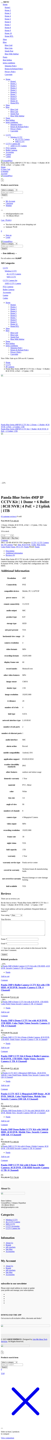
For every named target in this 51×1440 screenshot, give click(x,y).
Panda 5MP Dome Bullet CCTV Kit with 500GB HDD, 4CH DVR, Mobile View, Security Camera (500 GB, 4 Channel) (24, 1132)
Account (4, 174)
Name (4, 939)
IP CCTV (19, 547)
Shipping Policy (11, 66)
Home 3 (8, 13)
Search (4, 195)
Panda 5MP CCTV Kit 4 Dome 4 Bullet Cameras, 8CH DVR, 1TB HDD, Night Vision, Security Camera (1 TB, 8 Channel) (25, 1059)
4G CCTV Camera (22, 139)
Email (4, 944)
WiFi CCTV (20, 141)
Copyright (8, 74)
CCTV (8, 135)
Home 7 (8, 25)
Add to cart (5, 538)
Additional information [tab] (14, 553)
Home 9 (8, 30)
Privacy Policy (10, 72)
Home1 (7, 7)
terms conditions (9, 63)
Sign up (9, 235)
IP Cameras (10, 367)
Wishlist (9, 206)
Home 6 (8, 22)
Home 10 (8, 33)
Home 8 (8, 28)
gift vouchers (10, 1247)
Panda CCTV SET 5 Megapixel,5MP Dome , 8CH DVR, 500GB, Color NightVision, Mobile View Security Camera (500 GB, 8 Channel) (25, 1096)
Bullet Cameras (11, 150)
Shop (5, 39)
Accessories (10, 1251)
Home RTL (9, 36)
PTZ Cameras (11, 148)
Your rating (6, 915)
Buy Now (15, 538)
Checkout (9, 203)
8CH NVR (26, 545)
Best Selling (7, 60)
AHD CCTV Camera (18, 146)
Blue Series (41, 545)
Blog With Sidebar (12, 54)
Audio (33, 545)
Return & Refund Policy (14, 69)
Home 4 (8, 16)
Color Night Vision (8, 547)
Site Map (9, 1249)
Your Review (6, 919)
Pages (5, 57)
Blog (5, 42)
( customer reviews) (9, 516)
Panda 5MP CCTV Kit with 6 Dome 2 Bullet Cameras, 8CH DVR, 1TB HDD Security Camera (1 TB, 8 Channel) (25, 1167)
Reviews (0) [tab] (10, 555)
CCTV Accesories (12, 1226)
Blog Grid (8, 45)
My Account (10, 201)
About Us (9, 1243)
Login (8, 237)
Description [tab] (10, 551)
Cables (8, 157)
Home (5, 4)
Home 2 (8, 10)
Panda (26, 547)
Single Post (9, 51)
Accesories (10, 152)
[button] (6, 220)
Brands (8, 1245)
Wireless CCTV (16, 137)
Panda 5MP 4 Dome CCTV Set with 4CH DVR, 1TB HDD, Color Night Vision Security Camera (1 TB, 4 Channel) (25, 1023)
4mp (19, 545)
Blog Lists (8, 48)
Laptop (8, 154)
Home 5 (8, 19)
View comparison (7, 1438)
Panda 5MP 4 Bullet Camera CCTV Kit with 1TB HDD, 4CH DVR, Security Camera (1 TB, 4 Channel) (25, 987)
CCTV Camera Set (13, 144)
